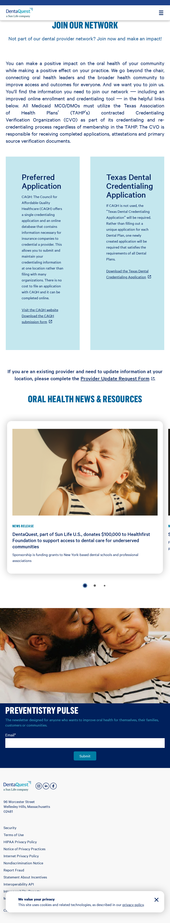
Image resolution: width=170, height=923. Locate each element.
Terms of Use (14, 834)
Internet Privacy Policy (21, 855)
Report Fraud (14, 869)
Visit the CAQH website (40, 309)
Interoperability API (19, 884)
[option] (85, 585)
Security (10, 827)
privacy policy (133, 904)
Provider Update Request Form (117, 378)
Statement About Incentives (25, 876)
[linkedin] (46, 786)
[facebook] (53, 786)
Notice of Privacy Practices (24, 848)
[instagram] (38, 786)
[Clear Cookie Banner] (156, 900)
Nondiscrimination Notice (23, 862)
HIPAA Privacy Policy (20, 841)
